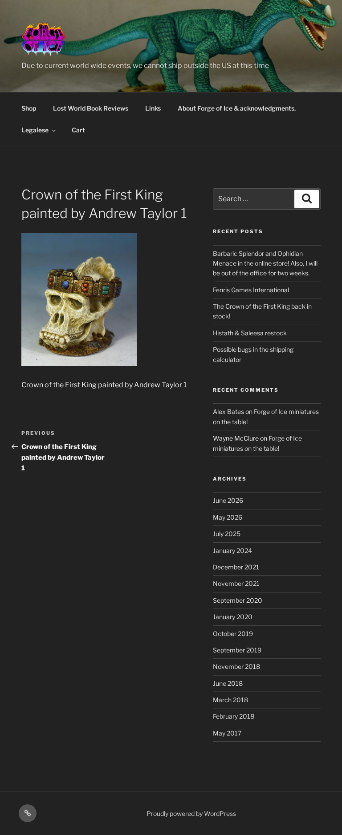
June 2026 (228, 500)
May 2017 (227, 733)
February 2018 (233, 716)
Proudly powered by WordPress (191, 813)
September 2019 (237, 650)
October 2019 (233, 633)
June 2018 (228, 683)
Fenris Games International (251, 290)
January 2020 (232, 616)
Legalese (35, 130)
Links (153, 108)
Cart (78, 130)
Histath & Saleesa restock (250, 333)
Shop (28, 108)
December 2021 (236, 567)
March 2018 (230, 700)
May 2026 (227, 517)
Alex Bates (228, 411)
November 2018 (236, 666)
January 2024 (232, 550)
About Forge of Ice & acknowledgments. (237, 108)
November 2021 (236, 583)
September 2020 (237, 600)
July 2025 (226, 533)
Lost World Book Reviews (90, 108)
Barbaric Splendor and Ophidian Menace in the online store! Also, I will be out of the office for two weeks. (265, 263)
